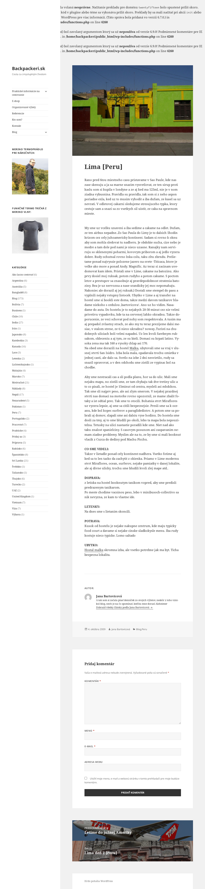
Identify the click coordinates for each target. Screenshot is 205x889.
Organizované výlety (24, 107)
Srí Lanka (17, 460)
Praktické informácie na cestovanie (26, 93)
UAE (14, 490)
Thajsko (16, 478)
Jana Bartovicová (121, 629)
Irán (14, 328)
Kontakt (16, 126)
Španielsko (18, 454)
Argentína (17, 280)
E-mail (90, 746)
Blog (14, 132)
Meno (89, 730)
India (15, 322)
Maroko (16, 376)
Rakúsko (17, 448)
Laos (14, 352)
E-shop (16, 101)
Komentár (92, 681)
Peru (14, 412)
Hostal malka (93, 550)
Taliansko (17, 472)
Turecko (16, 484)
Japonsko (17, 334)
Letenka (16, 358)
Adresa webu (93, 762)
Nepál (15, 394)
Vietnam (17, 502)
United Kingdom (21, 496)
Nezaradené (19, 400)
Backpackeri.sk (28, 68)
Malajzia (17, 370)
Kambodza (18, 340)
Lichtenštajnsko (21, 364)
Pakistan (17, 406)
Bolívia (16, 304)
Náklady (17, 388)
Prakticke (17, 430)
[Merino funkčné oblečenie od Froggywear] (30, 176)
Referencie (18, 113)
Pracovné (17, 424)
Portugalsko (19, 418)
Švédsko (16, 466)
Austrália (17, 286)
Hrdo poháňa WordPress (98, 881)
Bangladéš (18, 292)
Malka (134, 348)
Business (17, 310)
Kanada (16, 346)
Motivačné (18, 382)
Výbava (16, 514)
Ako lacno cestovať (22, 274)
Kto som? (17, 119)
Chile (15, 316)
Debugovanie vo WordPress (57, 17)
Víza (14, 508)
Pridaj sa (17, 436)
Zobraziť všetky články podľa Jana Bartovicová (123, 607)
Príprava (17, 442)
